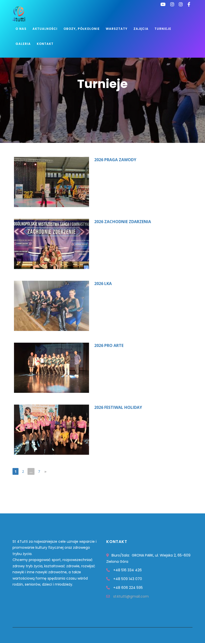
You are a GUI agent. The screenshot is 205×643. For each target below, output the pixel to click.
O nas (21, 29)
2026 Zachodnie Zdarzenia (122, 221)
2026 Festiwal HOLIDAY (118, 407)
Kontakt (45, 44)
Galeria (23, 44)
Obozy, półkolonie (82, 29)
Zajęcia (141, 29)
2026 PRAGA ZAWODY (115, 159)
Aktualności (45, 29)
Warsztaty (117, 29)
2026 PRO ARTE (109, 345)
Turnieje (162, 29)
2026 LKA (103, 283)
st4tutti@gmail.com (131, 596)
